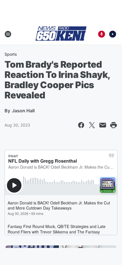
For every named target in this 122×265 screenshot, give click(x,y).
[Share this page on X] (92, 125)
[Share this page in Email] (103, 125)
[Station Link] (61, 34)
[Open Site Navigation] (8, 34)
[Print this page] (113, 125)
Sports (11, 54)
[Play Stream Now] (112, 34)
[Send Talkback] (101, 34)
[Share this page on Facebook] (81, 125)
